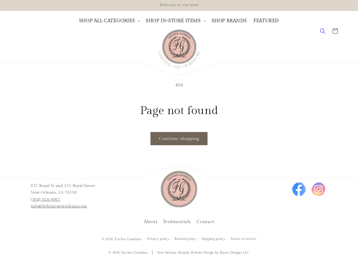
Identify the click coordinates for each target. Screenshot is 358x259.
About (150, 222)
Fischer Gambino (128, 239)
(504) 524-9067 (45, 199)
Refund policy (185, 238)
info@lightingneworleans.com (59, 206)
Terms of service (243, 238)
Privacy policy (158, 238)
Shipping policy (213, 238)
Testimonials (177, 222)
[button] (109, 20)
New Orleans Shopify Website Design (185, 253)
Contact (205, 222)
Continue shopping (179, 138)
